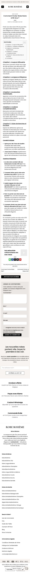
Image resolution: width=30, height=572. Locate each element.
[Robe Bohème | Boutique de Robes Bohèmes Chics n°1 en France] (15, 6)
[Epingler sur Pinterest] (20, 259)
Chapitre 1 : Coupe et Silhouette (14, 44)
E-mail (5, 313)
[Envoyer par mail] (17, 259)
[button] (2, 7)
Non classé (15, 14)
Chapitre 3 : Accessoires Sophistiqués (12, 49)
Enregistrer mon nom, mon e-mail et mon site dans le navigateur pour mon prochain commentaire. (14, 330)
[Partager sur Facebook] (12, 259)
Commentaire (7, 292)
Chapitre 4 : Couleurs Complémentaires (12, 52)
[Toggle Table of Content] (23, 42)
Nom (4, 306)
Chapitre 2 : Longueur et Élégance (15, 46)
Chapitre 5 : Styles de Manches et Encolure (15, 55)
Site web (5, 320)
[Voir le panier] (27, 7)
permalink (15, 266)
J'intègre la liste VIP (15, 373)
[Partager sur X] (15, 259)
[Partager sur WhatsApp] (10, 259)
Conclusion (9, 58)
